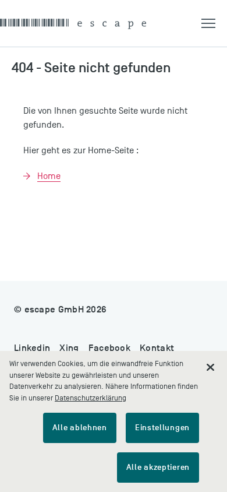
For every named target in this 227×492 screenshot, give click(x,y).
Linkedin (32, 348)
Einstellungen (162, 428)
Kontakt (157, 348)
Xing (69, 348)
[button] (214, 23)
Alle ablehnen (79, 428)
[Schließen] (210, 367)
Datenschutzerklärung (90, 397)
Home (49, 176)
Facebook (109, 348)
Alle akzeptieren (158, 467)
